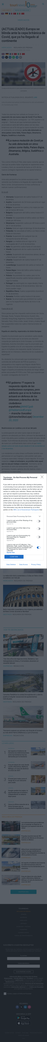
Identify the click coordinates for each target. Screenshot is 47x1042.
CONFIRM (14, 557)
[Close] (43, 478)
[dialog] (23, 521)
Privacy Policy (36, 564)
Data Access (23, 564)
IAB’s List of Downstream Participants (26, 510)
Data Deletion (11, 564)
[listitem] (23, 516)
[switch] (38, 521)
